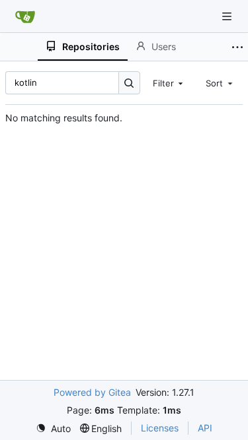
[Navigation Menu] (228, 16)
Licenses (160, 427)
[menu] (53, 428)
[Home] (25, 16)
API (205, 427)
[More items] (237, 47)
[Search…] (129, 82)
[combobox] (169, 82)
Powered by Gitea (92, 392)
